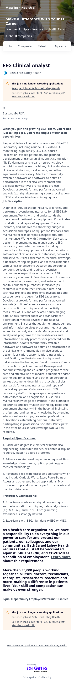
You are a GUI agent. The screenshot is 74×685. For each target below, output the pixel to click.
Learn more (61, 557)
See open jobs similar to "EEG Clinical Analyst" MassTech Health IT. (38, 94)
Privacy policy (29, 677)
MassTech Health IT (21, 8)
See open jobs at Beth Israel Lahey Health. (36, 88)
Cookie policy (45, 677)
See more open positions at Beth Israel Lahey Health (37, 645)
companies (25, 46)
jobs (9, 46)
